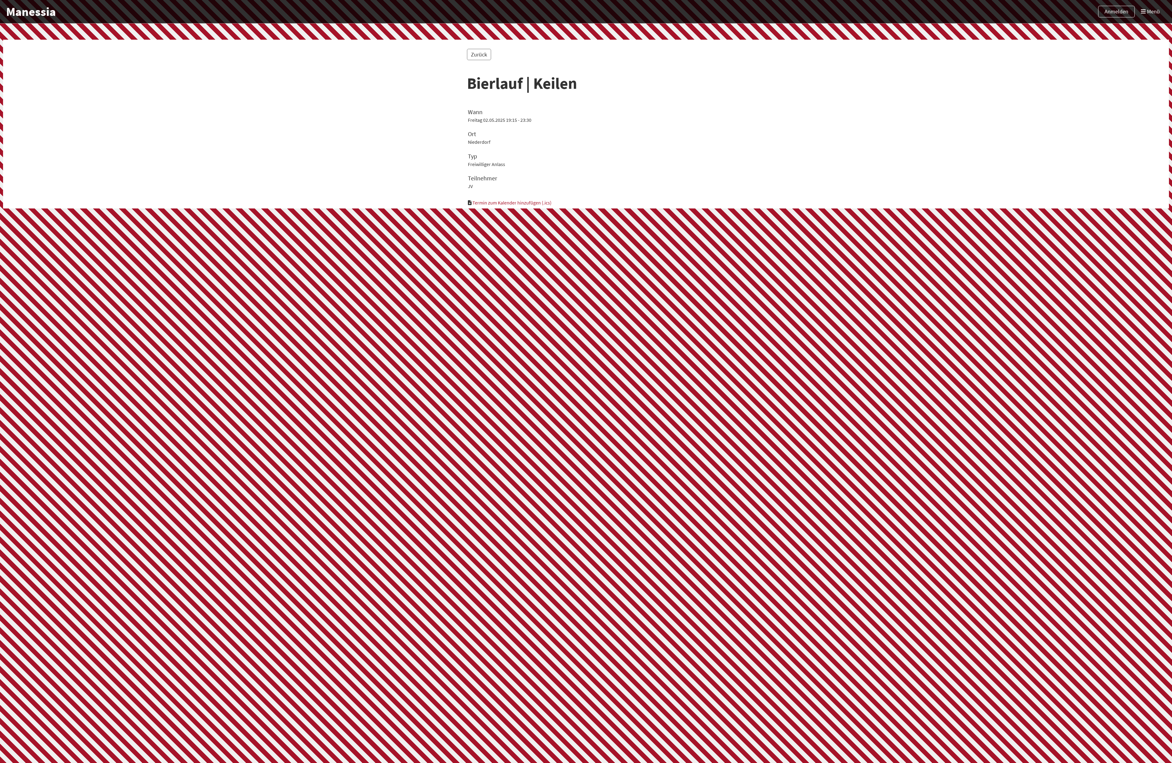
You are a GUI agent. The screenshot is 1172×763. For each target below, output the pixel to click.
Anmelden (1116, 11)
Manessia (31, 11)
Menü (1153, 11)
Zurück (479, 54)
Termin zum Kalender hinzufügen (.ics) (512, 203)
